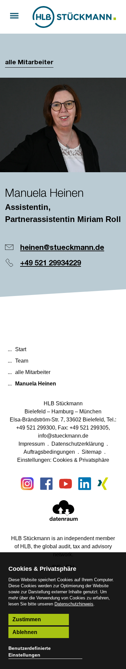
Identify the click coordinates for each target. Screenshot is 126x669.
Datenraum (63, 512)
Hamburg (62, 411)
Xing (103, 483)
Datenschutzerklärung (77, 444)
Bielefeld (35, 411)
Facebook (46, 483)
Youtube (65, 483)
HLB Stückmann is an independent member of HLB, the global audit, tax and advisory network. (63, 546)
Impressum (31, 444)
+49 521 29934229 (50, 263)
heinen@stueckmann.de (62, 248)
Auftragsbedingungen (49, 452)
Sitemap (91, 452)
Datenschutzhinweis (73, 603)
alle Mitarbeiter (29, 62)
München (90, 411)
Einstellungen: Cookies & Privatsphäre (63, 460)
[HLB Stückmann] (74, 17)
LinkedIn (84, 483)
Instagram (27, 483)
